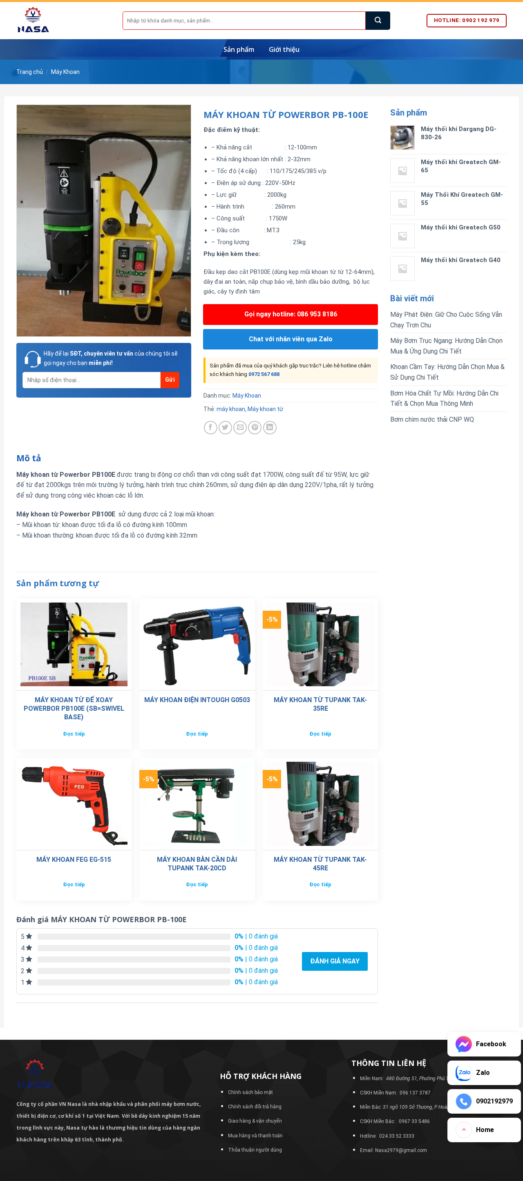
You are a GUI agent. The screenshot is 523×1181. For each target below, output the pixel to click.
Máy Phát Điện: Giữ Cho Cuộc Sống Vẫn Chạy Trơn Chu (446, 320)
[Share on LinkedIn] (270, 427)
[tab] (28, 458)
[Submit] (378, 20)
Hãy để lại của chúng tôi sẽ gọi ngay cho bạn (111, 358)
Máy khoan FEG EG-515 (73, 859)
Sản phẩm (239, 49)
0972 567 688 (263, 374)
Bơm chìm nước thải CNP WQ (432, 419)
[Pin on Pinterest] (255, 427)
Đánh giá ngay (335, 961)
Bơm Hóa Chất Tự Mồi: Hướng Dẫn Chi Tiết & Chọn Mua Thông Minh (444, 398)
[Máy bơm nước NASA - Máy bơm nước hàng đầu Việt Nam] (63, 20)
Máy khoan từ (265, 409)
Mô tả (28, 458)
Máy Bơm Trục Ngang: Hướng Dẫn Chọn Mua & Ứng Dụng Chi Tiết (446, 346)
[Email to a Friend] (240, 427)
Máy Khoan (65, 72)
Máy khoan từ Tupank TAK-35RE (320, 704)
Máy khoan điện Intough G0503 (197, 700)
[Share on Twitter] (225, 427)
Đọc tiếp (74, 734)
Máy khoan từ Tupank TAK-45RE (320, 864)
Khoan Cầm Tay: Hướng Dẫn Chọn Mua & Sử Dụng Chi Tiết (447, 372)
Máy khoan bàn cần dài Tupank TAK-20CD (197, 864)
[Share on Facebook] (210, 427)
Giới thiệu (284, 49)
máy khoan (231, 409)
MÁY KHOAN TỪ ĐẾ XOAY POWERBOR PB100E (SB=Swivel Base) (74, 708)
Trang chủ (29, 72)
